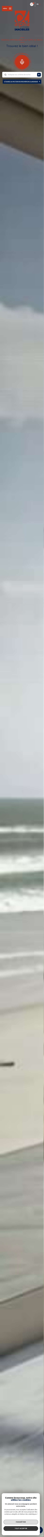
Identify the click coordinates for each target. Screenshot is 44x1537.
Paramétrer (21, 1522)
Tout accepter (21, 1528)
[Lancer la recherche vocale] (22, 61)
